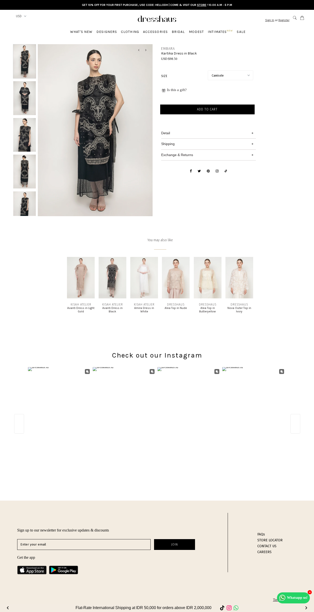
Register (283, 20)
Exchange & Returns (177, 155)
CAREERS (264, 552)
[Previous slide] (8, 607)
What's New (81, 32)
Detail (165, 133)
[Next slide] (306, 607)
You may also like (160, 240)
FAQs (261, 534)
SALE (241, 32)
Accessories (155, 32)
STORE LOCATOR (270, 540)
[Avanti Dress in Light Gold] (81, 297)
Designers (106, 32)
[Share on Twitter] (199, 171)
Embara (168, 49)
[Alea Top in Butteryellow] (208, 297)
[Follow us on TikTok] (225, 171)
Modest (196, 32)
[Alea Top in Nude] (176, 297)
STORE (201, 5)
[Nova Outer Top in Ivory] (239, 297)
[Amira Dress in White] (144, 297)
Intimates (220, 31)
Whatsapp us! (297, 597)
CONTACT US (266, 546)
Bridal (178, 32)
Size (164, 76)
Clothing (130, 32)
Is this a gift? (177, 90)
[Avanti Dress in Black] (112, 297)
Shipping (168, 144)
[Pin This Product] (208, 171)
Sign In (269, 20)
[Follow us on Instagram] (217, 171)
